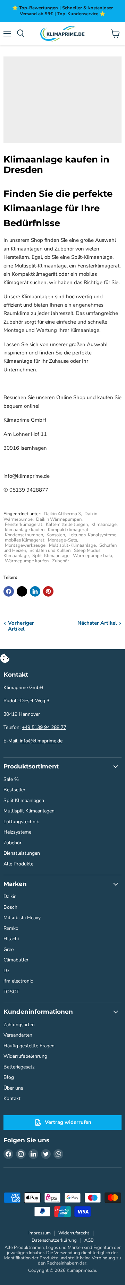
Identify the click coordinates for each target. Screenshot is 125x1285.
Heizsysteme (17, 832)
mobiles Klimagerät (24, 540)
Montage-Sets (62, 540)
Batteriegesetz (19, 1067)
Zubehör (60, 561)
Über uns (13, 1088)
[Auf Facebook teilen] (8, 591)
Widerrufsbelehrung (25, 1056)
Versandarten (17, 1035)
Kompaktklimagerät (68, 530)
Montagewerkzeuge (25, 545)
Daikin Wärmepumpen (59, 519)
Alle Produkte (18, 864)
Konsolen (56, 535)
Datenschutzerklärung (54, 1240)
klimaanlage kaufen (24, 530)
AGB (89, 1240)
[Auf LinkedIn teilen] (35, 591)
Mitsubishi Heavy (22, 917)
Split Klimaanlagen (23, 800)
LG (6, 970)
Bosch (10, 907)
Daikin (10, 896)
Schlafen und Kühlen (50, 550)
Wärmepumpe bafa (92, 556)
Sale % (11, 779)
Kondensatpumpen (24, 535)
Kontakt (11, 1098)
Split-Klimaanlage (50, 556)
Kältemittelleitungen (67, 524)
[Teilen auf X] (22, 591)
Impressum (39, 1233)
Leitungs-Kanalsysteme (92, 535)
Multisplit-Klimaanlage (72, 545)
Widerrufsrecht (73, 1233)
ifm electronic (18, 981)
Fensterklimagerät (23, 524)
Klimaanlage (104, 524)
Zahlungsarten (19, 1024)
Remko (10, 928)
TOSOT (11, 991)
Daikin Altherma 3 (62, 514)
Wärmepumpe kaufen (27, 561)
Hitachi (11, 938)
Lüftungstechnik (21, 821)
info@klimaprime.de (41, 741)
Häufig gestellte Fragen (29, 1045)
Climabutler (15, 960)
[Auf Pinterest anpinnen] (48, 591)
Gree (8, 949)
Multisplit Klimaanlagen (29, 811)
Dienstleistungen (21, 853)
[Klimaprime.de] (62, 34)
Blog (8, 1077)
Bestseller (14, 789)
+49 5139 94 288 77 (44, 727)
